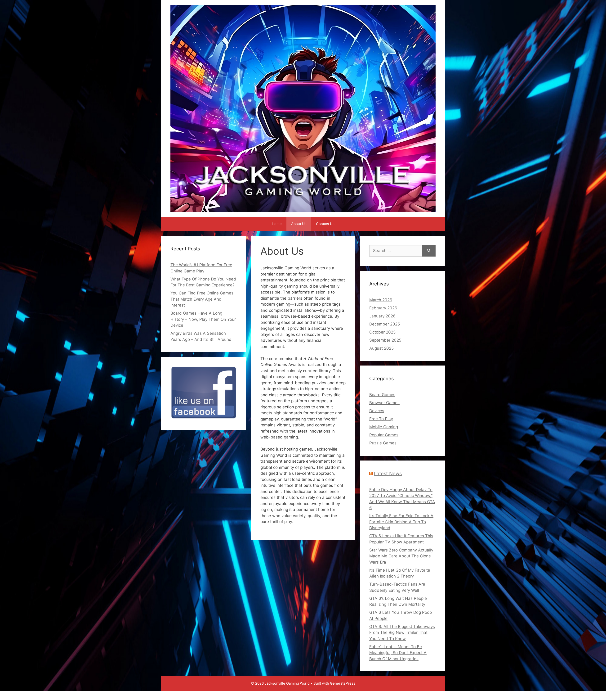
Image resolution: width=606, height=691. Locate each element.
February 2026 (383, 308)
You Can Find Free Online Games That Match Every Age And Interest (201, 299)
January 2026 (382, 316)
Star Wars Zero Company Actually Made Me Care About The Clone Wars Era (401, 556)
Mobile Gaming (383, 427)
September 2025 (385, 340)
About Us (299, 223)
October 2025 (382, 332)
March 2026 (380, 300)
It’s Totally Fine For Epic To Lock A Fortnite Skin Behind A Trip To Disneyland (401, 521)
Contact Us (325, 223)
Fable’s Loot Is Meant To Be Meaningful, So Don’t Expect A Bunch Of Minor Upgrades (398, 652)
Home (277, 223)
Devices (376, 410)
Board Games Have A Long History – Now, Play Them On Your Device (203, 319)
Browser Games (384, 402)
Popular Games (383, 435)
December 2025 (384, 324)
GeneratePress (342, 683)
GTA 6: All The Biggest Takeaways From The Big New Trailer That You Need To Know (402, 632)
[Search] (429, 251)
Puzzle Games (383, 443)
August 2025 (381, 348)
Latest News (388, 473)
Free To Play (381, 418)
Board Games (382, 394)
